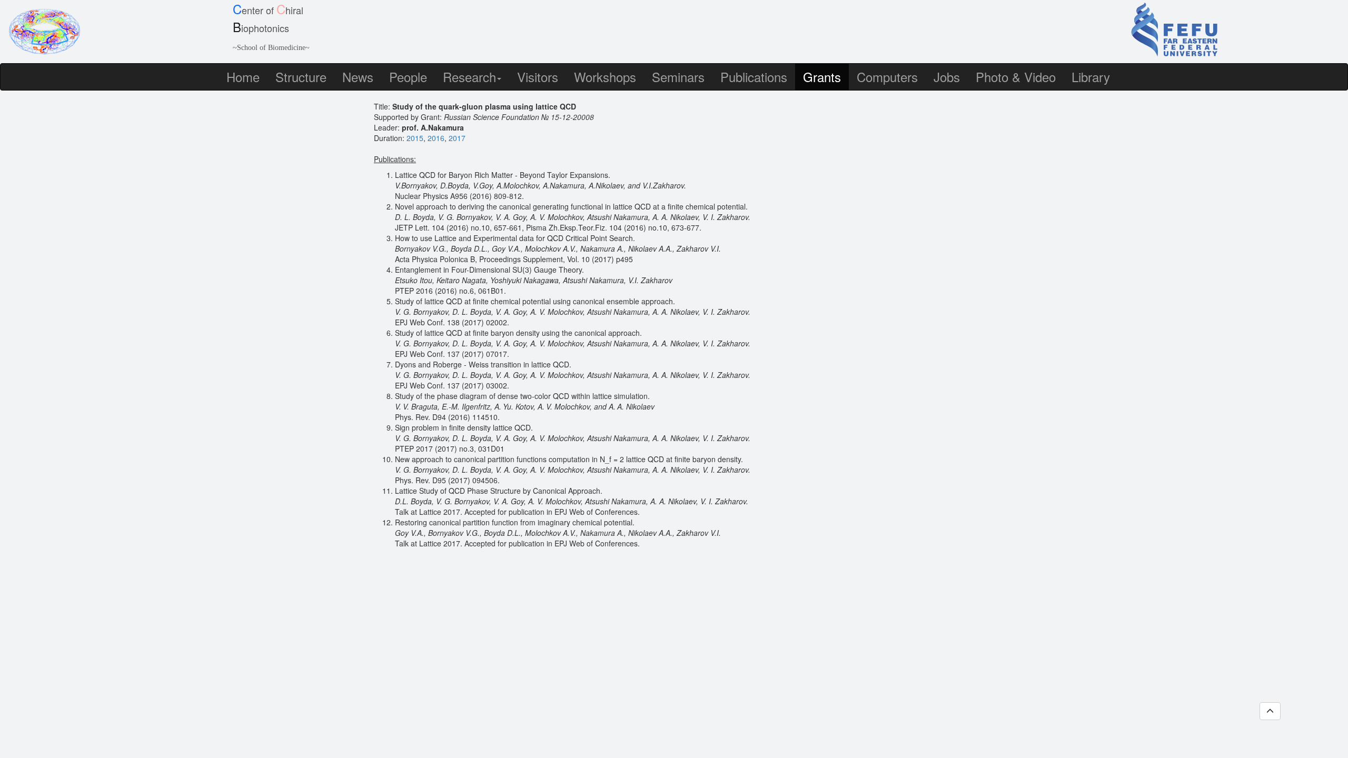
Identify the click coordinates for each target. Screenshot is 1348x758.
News (357, 76)
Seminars (678, 76)
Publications (753, 76)
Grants (822, 76)
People (408, 76)
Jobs (947, 76)
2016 (436, 138)
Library (1091, 76)
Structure (300, 76)
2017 (457, 138)
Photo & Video (1016, 76)
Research (469, 76)
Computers (887, 76)
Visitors (537, 76)
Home (243, 76)
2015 (415, 138)
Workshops (605, 76)
